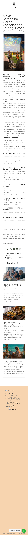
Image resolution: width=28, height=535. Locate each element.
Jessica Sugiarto (8, 31)
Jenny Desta (9, 364)
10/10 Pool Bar (10, 100)
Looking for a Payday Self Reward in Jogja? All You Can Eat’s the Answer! (13, 324)
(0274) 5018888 (13, 402)
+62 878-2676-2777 (14, 403)
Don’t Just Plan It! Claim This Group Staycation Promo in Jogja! (12, 285)
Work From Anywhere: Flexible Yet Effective (13, 362)
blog (22, 31)
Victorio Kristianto (10, 288)
